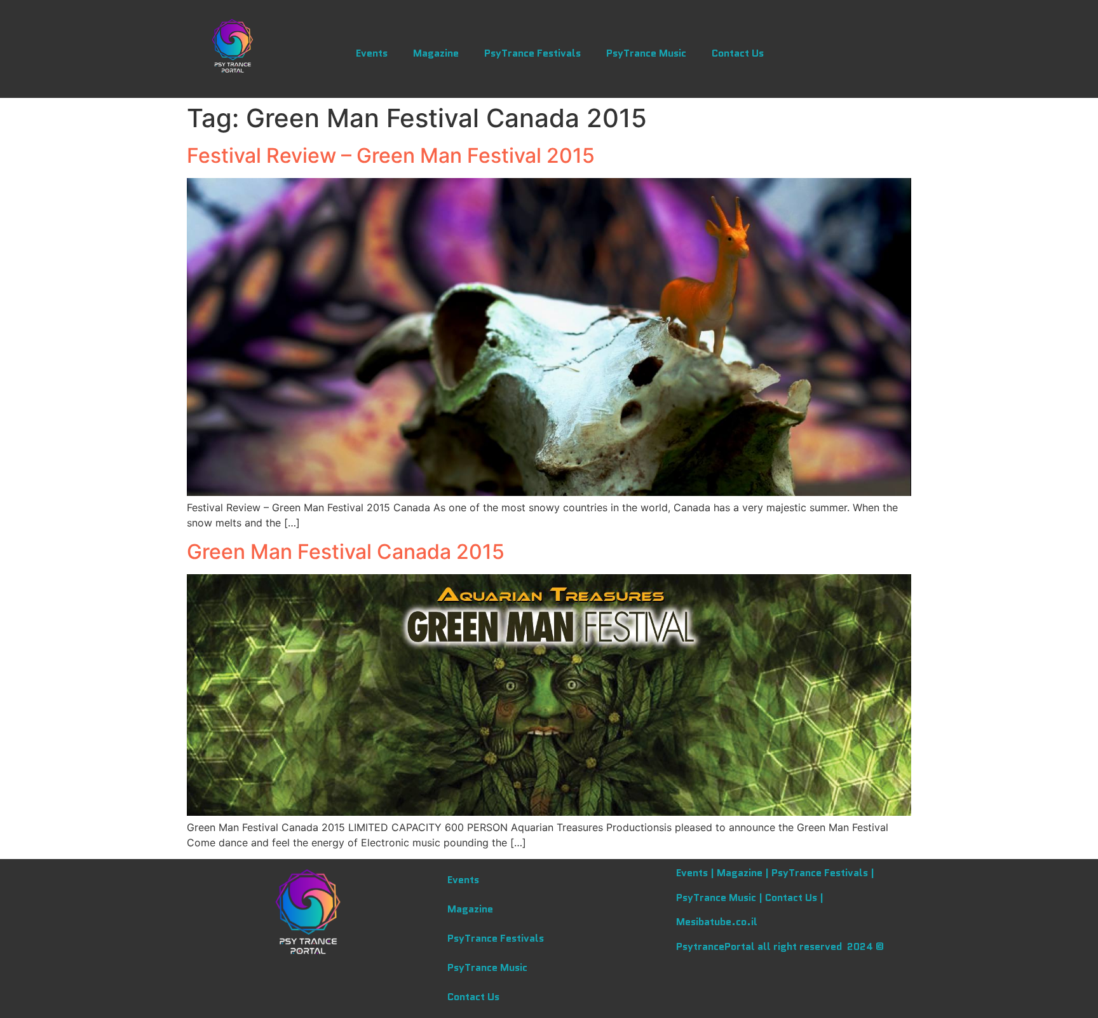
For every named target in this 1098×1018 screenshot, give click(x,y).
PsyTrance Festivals (532, 53)
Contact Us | (794, 897)
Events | (696, 872)
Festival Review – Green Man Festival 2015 (391, 155)
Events (372, 53)
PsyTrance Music (646, 53)
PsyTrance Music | (720, 897)
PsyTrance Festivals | (822, 872)
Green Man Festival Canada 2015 (346, 551)
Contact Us (738, 53)
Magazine (436, 53)
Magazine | (744, 872)
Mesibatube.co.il (716, 921)
